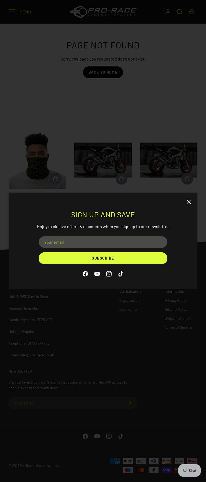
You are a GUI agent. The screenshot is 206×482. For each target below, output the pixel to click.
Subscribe (103, 258)
